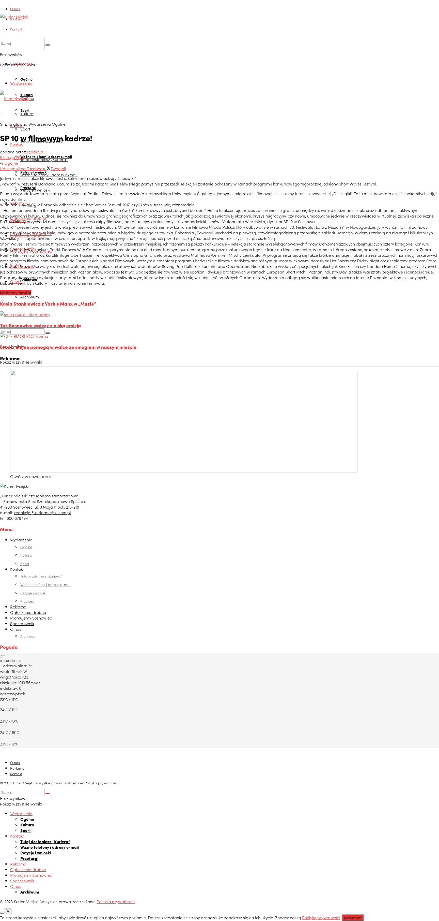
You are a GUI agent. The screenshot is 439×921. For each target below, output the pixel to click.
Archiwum (29, 296)
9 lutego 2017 (12, 157)
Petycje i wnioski (35, 190)
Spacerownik (22, 623)
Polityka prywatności (101, 782)
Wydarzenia (21, 83)
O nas (15, 8)
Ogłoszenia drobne (28, 612)
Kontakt (16, 29)
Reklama (17, 18)
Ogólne (26, 79)
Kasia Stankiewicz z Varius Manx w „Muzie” (48, 303)
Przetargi (27, 601)
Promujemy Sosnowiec (31, 618)
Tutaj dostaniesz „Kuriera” (44, 159)
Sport (25, 129)
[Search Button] (47, 45)
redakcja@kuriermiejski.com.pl (42, 512)
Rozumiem (353, 917)
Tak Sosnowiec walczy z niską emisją (40, 325)
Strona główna (13, 124)
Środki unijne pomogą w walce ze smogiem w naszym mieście (68, 346)
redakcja (35, 151)
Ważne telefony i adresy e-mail (48, 174)
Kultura (27, 113)
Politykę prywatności (321, 917)
